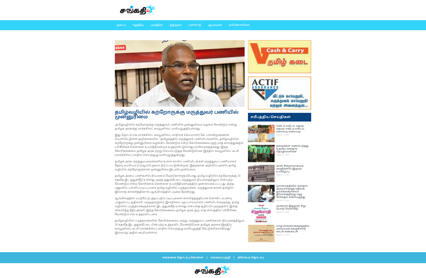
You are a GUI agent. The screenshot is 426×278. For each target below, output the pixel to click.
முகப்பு (121, 25)
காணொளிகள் (239, 25)
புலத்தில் (156, 25)
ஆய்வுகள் (215, 25)
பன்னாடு (194, 25)
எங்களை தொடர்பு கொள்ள (183, 257)
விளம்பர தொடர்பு (250, 257)
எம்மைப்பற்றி (220, 257)
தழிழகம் (176, 25)
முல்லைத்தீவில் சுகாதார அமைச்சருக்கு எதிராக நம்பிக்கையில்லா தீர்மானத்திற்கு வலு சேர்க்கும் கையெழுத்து (292, 192)
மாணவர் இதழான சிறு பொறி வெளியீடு (291, 207)
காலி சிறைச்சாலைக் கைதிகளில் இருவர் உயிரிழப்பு (290, 169)
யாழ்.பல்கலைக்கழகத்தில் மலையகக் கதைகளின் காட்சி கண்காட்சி (292, 229)
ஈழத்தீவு (138, 25)
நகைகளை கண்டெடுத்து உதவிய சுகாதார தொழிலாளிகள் (292, 149)
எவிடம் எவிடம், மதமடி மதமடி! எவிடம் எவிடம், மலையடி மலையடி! (290, 129)
